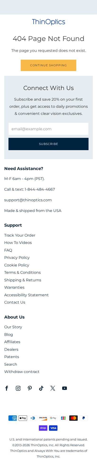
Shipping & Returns (22, 280)
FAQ (8, 250)
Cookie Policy (16, 265)
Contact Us (14, 302)
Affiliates (12, 342)
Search (10, 364)
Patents (11, 357)
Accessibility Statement (26, 295)
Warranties (14, 287)
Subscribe (48, 144)
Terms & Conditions (22, 272)
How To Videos (18, 242)
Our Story (13, 327)
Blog (8, 334)
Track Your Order (19, 235)
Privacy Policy (17, 257)
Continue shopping (48, 65)
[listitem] (49, 7)
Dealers (11, 349)
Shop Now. (56, 9)
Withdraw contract (22, 371)
